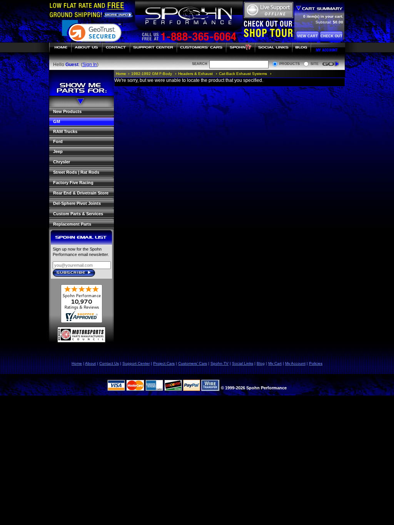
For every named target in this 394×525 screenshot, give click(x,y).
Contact (116, 48)
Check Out (331, 36)
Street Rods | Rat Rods (76, 172)
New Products (67, 111)
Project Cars (164, 363)
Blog (301, 48)
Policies (315, 363)
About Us (86, 48)
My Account (328, 48)
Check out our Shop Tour (268, 29)
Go (330, 63)
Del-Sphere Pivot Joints (77, 203)
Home (60, 48)
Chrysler (61, 161)
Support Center (153, 48)
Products (289, 64)
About (90, 363)
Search (199, 64)
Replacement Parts (72, 224)
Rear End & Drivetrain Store (81, 193)
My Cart (275, 363)
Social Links (273, 48)
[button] (92, 34)
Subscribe (76, 273)
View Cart (307, 36)
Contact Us (109, 363)
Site (315, 64)
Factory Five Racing (73, 182)
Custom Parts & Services (78, 213)
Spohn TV (240, 48)
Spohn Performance (188, 16)
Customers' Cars (201, 48)
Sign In (89, 64)
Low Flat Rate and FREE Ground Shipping (91, 9)
